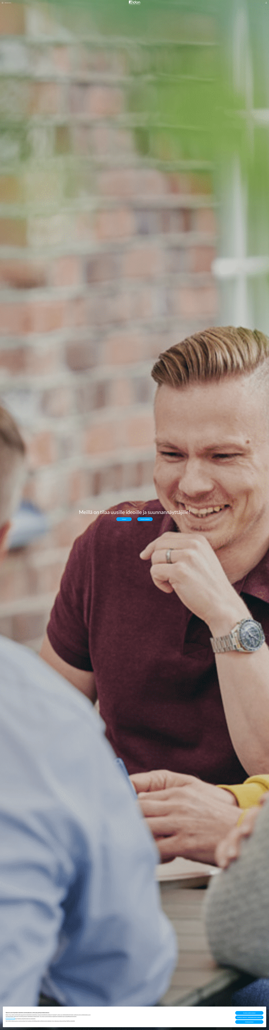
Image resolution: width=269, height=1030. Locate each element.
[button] (266, 3)
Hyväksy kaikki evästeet (249, 1013)
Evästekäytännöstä (10, 1018)
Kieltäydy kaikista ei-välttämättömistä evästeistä (249, 1017)
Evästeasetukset (249, 1022)
